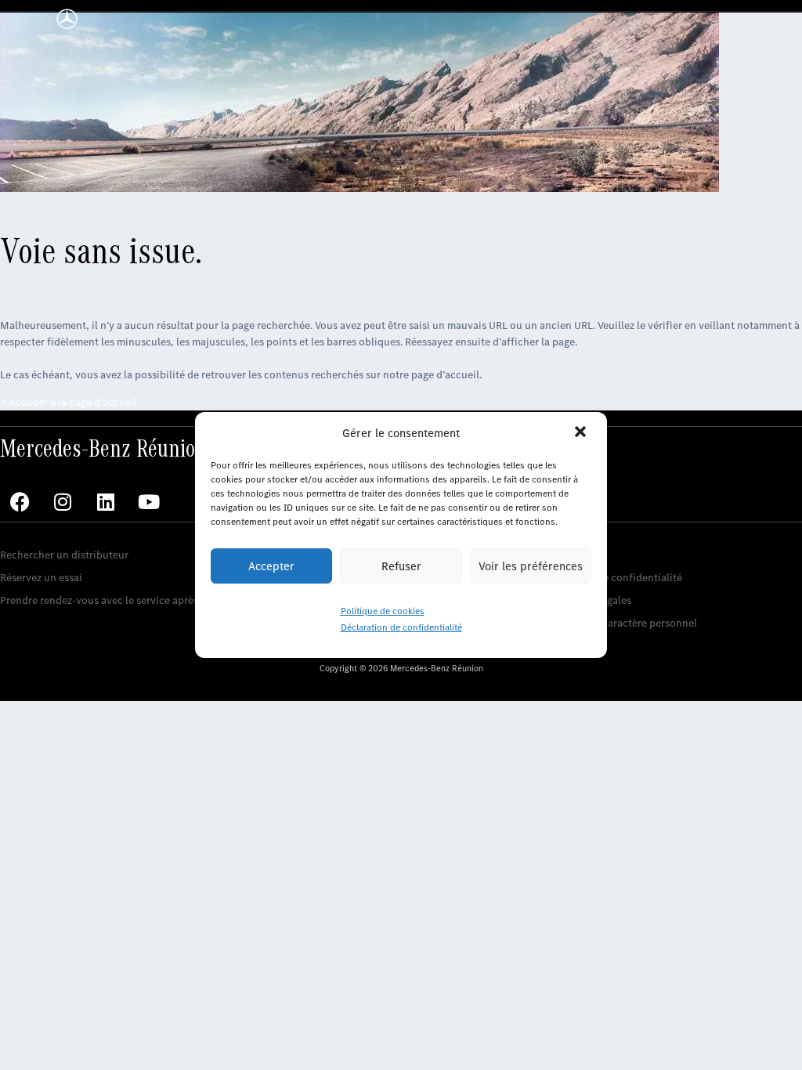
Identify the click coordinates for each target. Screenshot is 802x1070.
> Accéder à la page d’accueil (68, 402)
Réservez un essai (41, 577)
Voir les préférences (531, 566)
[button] (582, 433)
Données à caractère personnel (624, 623)
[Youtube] (148, 502)
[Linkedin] (105, 502)
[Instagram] (62, 502)
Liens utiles (578, 530)
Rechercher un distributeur (64, 555)
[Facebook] (19, 502)
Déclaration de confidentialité (401, 627)
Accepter (271, 566)
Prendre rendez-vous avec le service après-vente (114, 600)
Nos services (29, 530)
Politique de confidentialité (616, 577)
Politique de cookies (382, 611)
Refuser (401, 566)
